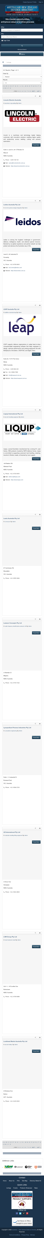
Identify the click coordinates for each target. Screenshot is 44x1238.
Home (4, 1181)
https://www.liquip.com (17, 480)
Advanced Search (22, 49)
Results (5, 80)
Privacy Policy (25, 1235)
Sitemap (32, 1235)
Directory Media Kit (35, 1181)
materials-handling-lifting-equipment (13, 835)
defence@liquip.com (14, 476)
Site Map (24, 1181)
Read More (36, 145)
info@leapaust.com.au (15, 375)
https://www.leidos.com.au (18, 270)
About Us (11, 1181)
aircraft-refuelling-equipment (12, 417)
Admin (20, 103)
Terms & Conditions (14, 1235)
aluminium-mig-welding (10, 103)
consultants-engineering (11, 731)
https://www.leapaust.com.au (19, 378)
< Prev (15, 91)
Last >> (39, 91)
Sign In (41, 2)
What (2, 27)
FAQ (18, 1181)
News (36, 1188)
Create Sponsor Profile (29, 2)
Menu (23, 54)
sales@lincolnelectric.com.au (17, 163)
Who (2, 34)
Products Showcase (26, 1188)
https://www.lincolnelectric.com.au (20, 166)
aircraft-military (8, 1044)
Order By (5, 73)
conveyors (7, 521)
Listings (8, 1188)
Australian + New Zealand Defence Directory (24, 1229)
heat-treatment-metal (10, 940)
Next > (34, 91)
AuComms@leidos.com (15, 267)
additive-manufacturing (10, 312)
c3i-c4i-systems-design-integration (13, 208)
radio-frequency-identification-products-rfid (15, 626)
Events (15, 1188)
